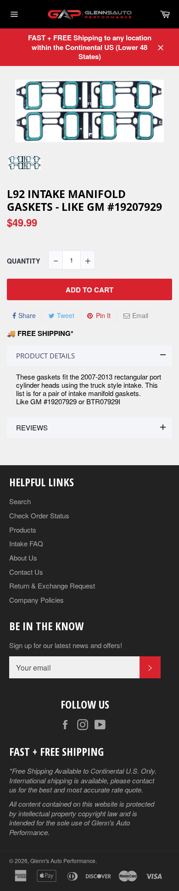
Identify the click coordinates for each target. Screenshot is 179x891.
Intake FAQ (26, 543)
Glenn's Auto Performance (62, 860)
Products (22, 529)
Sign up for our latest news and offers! (65, 645)
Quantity (23, 261)
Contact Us (26, 572)
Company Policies (36, 600)
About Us (23, 557)
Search (20, 501)
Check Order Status (39, 515)
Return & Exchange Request (52, 585)
